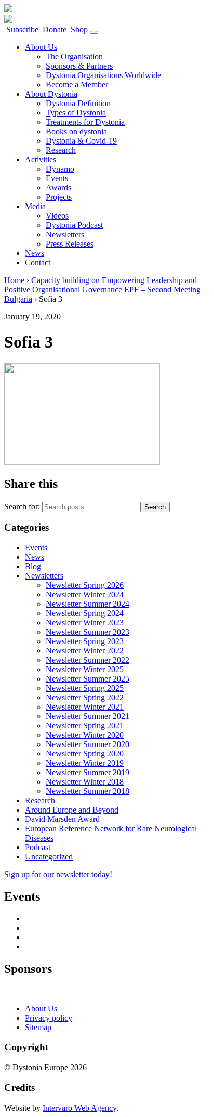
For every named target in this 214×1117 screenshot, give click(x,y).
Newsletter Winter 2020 (85, 734)
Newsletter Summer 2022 (87, 660)
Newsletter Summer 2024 (87, 603)
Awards (58, 187)
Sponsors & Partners (79, 65)
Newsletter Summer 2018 (87, 791)
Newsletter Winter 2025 (85, 669)
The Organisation (74, 56)
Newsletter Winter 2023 (85, 622)
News (34, 253)
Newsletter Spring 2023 (85, 641)
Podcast (37, 847)
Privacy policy (48, 1017)
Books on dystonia (76, 131)
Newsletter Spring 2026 (85, 585)
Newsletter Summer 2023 (87, 631)
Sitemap (38, 1027)
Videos (57, 215)
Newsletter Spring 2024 (85, 613)
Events (57, 178)
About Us (41, 47)
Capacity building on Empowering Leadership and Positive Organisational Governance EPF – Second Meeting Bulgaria (102, 289)
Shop (78, 29)
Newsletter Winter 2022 (85, 650)
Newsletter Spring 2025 (85, 688)
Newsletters (65, 234)
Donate (53, 29)
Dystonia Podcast (74, 225)
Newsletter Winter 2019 (85, 763)
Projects (59, 196)
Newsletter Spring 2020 (85, 753)
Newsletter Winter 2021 (85, 706)
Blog (33, 566)
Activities (40, 159)
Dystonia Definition (78, 103)
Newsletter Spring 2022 (85, 697)
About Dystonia (51, 93)
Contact (37, 262)
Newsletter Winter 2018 (85, 781)
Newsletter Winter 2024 (85, 594)
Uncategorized (49, 856)
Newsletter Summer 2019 (87, 772)
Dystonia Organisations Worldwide (103, 75)
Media (35, 206)
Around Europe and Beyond (71, 809)
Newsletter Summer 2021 (87, 716)
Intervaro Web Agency (79, 1107)
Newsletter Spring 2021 (85, 725)
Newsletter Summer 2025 (87, 678)
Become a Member (77, 84)
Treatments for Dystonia (85, 122)
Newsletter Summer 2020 (87, 744)
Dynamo (60, 168)
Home (14, 280)
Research (61, 150)
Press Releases (69, 243)
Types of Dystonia (76, 112)
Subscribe (21, 29)
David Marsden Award (62, 819)
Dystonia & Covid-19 (81, 140)
